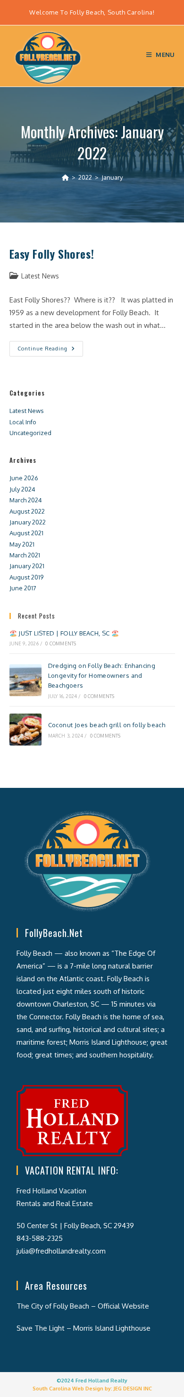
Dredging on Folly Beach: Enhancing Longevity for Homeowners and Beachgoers (102, 675)
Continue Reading (50, 351)
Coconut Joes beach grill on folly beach (107, 725)
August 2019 (26, 577)
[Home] (65, 177)
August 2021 (26, 533)
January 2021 (26, 566)
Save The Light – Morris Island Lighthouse (84, 1328)
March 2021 (24, 555)
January (112, 177)
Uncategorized (30, 433)
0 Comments (60, 643)
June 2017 (22, 588)
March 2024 (25, 500)
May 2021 (21, 544)
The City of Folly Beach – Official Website (83, 1306)
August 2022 (27, 511)
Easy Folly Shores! (51, 253)
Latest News (40, 276)
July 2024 (22, 489)
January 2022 (27, 522)
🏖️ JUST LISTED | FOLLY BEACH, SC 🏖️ (64, 633)
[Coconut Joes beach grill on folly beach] (25, 730)
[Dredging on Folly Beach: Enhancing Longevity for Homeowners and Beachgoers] (25, 680)
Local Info (22, 422)
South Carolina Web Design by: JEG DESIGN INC (92, 1388)
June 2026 (23, 478)
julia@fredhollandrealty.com (61, 1250)
